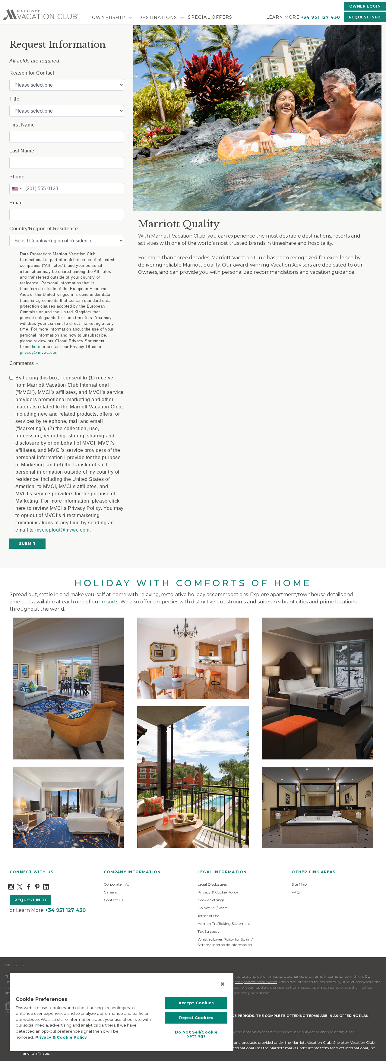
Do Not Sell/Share (213, 908)
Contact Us (113, 900)
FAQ (296, 892)
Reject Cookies (196, 1017)
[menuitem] (111, 17)
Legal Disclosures (212, 884)
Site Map (299, 884)
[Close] (222, 984)
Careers (110, 892)
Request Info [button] (365, 17)
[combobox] (17, 188)
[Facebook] (28, 886)
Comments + (23, 363)
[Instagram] (11, 886)
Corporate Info (116, 884)
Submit (27, 543)
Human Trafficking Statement (224, 923)
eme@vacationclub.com (256, 982)
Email (16, 202)
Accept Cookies (196, 1002)
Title (14, 98)
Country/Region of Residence (43, 228)
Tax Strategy (209, 931)
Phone (16, 176)
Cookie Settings (211, 900)
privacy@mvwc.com (39, 352)
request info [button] (30, 900)
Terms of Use (208, 915)
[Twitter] (20, 886)
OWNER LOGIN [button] (365, 6)
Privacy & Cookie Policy (218, 892)
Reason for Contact (31, 72)
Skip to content (21, 3)
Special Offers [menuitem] (210, 17)
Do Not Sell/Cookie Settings (196, 1034)
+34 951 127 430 (320, 17)
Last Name (21, 150)
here (36, 346)
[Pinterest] (37, 886)
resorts (110, 602)
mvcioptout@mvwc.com (62, 529)
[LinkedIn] (46, 886)
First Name (22, 124)
